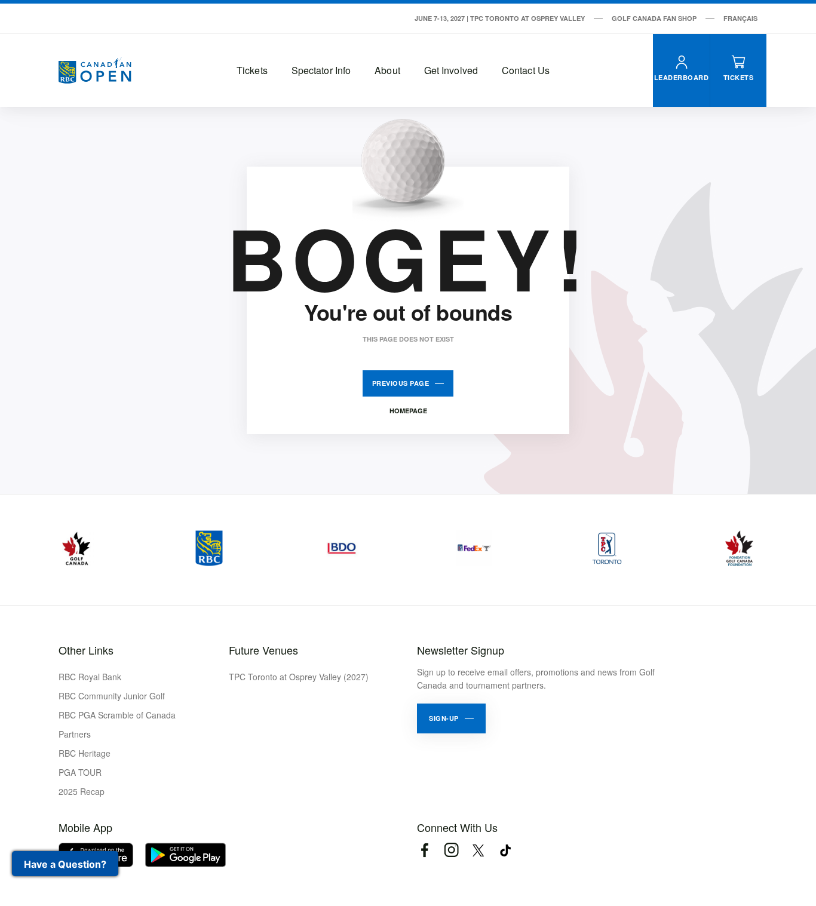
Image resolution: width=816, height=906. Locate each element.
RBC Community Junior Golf (112, 696)
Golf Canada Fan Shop (654, 18)
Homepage (408, 410)
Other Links (86, 650)
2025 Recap (82, 791)
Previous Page (401, 383)
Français (740, 18)
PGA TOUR (80, 772)
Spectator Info (321, 70)
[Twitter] (478, 850)
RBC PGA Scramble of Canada (117, 715)
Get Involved (451, 70)
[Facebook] (424, 850)
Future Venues (263, 650)
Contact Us (526, 70)
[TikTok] (505, 850)
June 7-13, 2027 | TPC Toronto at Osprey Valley (500, 18)
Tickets (252, 70)
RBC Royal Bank (90, 677)
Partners (75, 734)
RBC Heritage (85, 753)
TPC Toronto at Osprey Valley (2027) (299, 677)
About (387, 70)
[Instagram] (451, 850)
